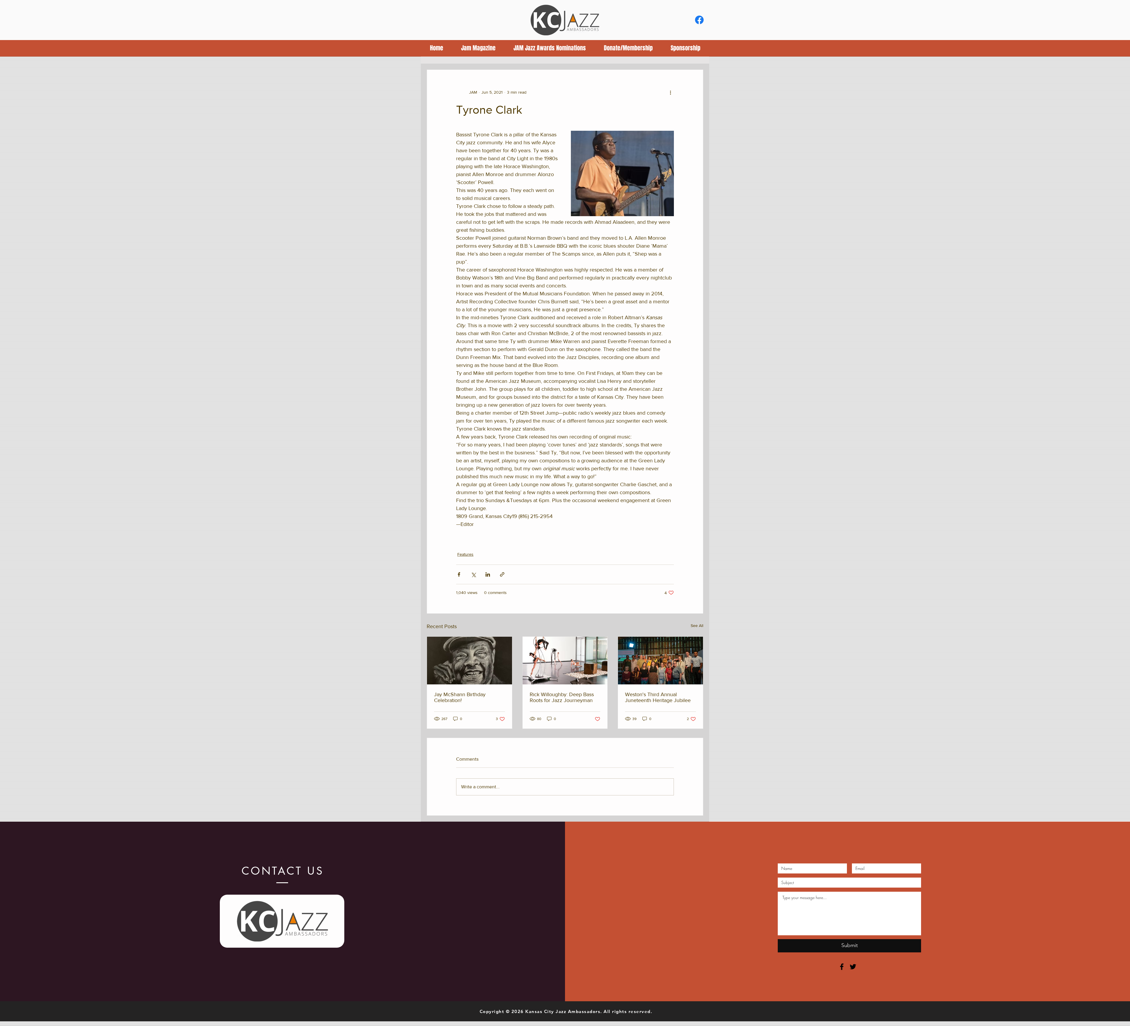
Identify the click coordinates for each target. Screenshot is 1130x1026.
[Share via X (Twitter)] (473, 574)
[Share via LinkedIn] (488, 574)
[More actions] (670, 92)
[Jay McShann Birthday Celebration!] (469, 660)
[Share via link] (502, 574)
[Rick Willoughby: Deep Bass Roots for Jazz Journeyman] (565, 660)
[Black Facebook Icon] (841, 966)
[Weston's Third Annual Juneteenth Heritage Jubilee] (660, 660)
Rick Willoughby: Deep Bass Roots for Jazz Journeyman (562, 697)
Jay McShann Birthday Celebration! (460, 697)
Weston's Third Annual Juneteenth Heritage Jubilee (658, 697)
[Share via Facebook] (459, 574)
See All (697, 625)
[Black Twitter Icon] (853, 966)
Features (465, 554)
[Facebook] (699, 20)
